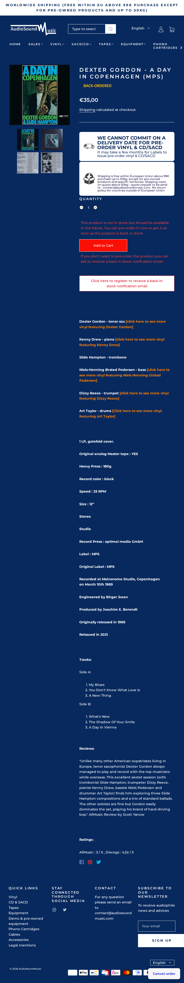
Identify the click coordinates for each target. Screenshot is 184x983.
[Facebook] (81, 862)
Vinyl (56, 44)
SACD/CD (80, 44)
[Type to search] (86, 29)
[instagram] (54, 909)
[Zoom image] (40, 96)
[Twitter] (98, 862)
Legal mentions (22, 945)
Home (15, 44)
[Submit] (110, 29)
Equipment (132, 44)
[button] (16, 96)
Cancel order (164, 974)
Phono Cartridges (165, 45)
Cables (14, 934)
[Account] (161, 29)
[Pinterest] (90, 862)
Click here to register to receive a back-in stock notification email (127, 283)
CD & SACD (18, 902)
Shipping (87, 110)
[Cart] (171, 29)
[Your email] (156, 926)
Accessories (19, 940)
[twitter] (64, 909)
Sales (34, 44)
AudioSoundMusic (30, 968)
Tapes (105, 44)
